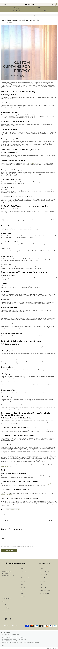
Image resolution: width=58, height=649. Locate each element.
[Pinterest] (10, 619)
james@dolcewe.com (6, 571)
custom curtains (5, 466)
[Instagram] (6, 619)
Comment (3, 538)
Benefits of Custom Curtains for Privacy (10, 634)
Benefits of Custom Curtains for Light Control (12, 636)
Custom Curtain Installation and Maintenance (12, 640)
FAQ (3, 645)
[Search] (5, 5)
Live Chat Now (5, 573)
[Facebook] (2, 619)
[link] (14, 9)
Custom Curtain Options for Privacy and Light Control (14, 637)
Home (1, 15)
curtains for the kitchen (7, 494)
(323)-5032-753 (10, 575)
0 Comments (10, 22)
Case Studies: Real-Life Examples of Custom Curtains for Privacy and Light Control (20, 642)
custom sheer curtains (33, 163)
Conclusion (4, 643)
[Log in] (52, 5)
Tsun (57, 648)
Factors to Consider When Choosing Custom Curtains (14, 639)
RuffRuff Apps (51, 648)
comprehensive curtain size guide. (42, 484)
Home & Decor (7, 15)
